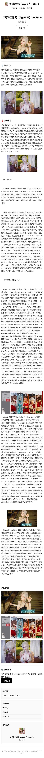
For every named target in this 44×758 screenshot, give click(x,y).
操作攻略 (22, 8)
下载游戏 (7, 681)
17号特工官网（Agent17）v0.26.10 (24, 4)
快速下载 (29, 8)
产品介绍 (14, 8)
